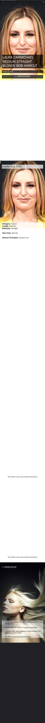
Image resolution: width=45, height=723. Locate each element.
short (17, 631)
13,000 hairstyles (31, 622)
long (29, 631)
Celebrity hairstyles (30, 627)
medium (23, 631)
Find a (7, 622)
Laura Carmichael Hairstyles (21, 637)
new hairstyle (13, 622)
